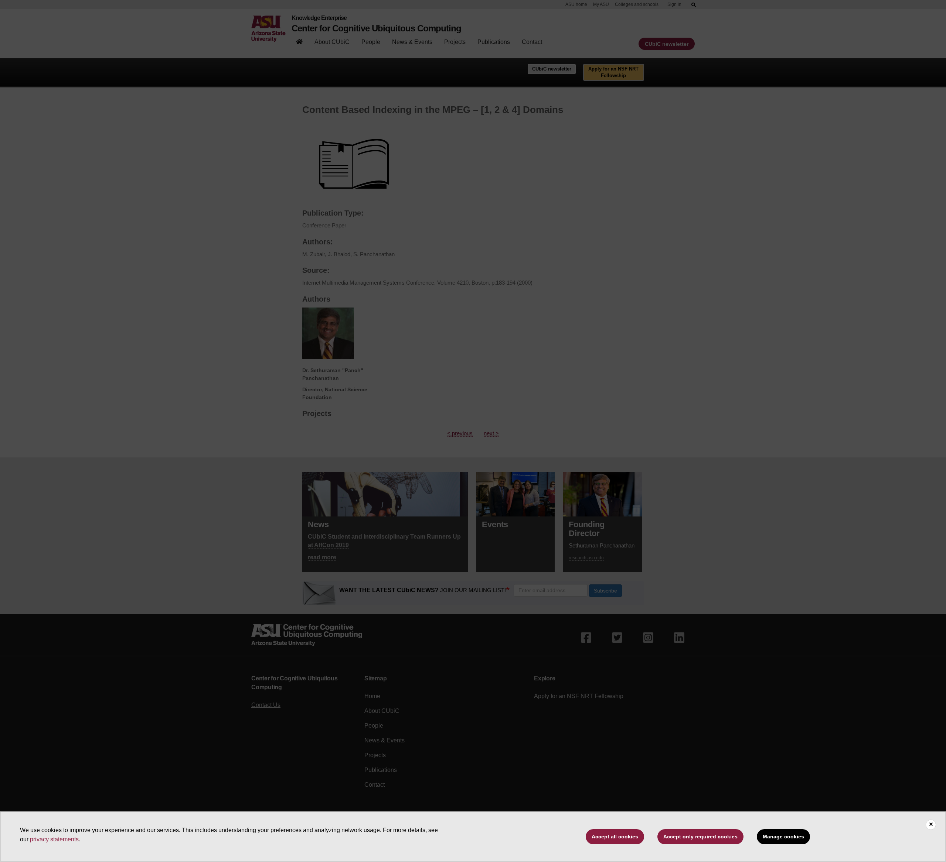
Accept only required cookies (700, 836)
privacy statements (54, 839)
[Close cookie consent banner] (931, 825)
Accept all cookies (615, 836)
